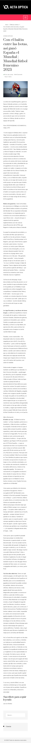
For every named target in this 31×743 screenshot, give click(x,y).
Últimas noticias (8, 36)
